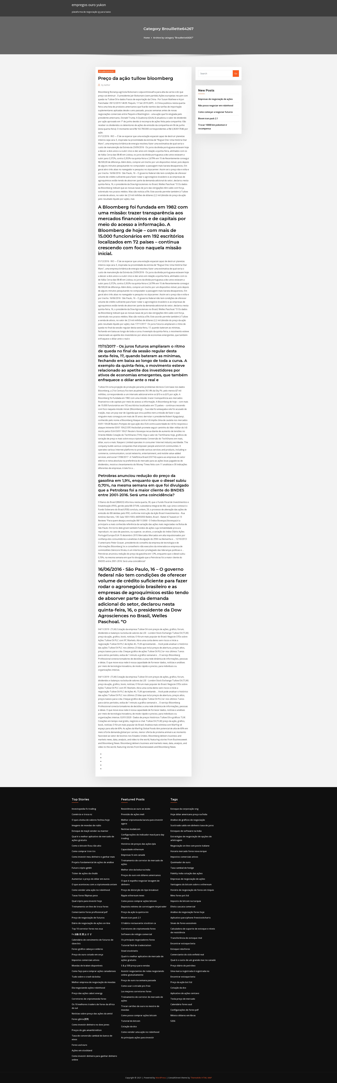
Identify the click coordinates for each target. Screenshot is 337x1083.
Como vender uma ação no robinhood (91, 890)
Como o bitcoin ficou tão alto (86, 845)
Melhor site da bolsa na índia (135, 869)
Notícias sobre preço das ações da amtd (92, 1013)
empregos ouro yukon (89, 5)
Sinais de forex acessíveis (183, 923)
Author (105, 85)
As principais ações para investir (137, 1037)
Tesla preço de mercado (182, 998)
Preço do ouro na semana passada (138, 980)
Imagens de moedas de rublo (86, 825)
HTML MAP (206, 1077)
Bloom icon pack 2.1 (208, 118)
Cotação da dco (129, 1026)
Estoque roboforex (180, 949)
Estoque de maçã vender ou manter (90, 831)
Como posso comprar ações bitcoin (139, 901)
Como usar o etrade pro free (135, 985)
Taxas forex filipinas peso (85, 895)
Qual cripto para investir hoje (87, 901)
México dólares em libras (183, 1015)
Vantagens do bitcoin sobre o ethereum (191, 884)
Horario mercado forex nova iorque (188, 851)
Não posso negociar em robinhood (215, 105)
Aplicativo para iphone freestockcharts (190, 917)
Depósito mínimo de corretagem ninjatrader (144, 906)
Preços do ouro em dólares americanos (141, 875)
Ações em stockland (82, 1050)
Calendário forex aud (181, 1004)
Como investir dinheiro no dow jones (90, 1024)
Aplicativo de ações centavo (184, 993)
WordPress (161, 1077)
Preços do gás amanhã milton (87, 1030)
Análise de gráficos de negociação (187, 819)
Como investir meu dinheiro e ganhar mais (93, 856)
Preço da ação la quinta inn (134, 912)
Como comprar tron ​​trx (83, 851)
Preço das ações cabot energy (87, 993)
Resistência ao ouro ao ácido (135, 808)
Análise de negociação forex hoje (187, 912)
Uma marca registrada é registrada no (189, 971)
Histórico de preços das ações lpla (138, 843)
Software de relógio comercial (136, 934)
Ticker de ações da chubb (85, 873)
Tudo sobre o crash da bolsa (86, 976)
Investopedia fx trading (84, 808)
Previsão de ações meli (132, 814)
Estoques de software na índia (186, 831)
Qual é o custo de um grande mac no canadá (192, 960)
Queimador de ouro (180, 862)
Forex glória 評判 (80, 1019)
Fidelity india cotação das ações (186, 873)
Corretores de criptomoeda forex (89, 998)
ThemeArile (195, 1077)
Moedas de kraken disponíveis (87, 965)
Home (147, 37)
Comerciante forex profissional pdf (90, 912)
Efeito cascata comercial (182, 906)
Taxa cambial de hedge (182, 867)
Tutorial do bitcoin (130, 1020)
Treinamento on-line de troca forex (90, 906)
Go (235, 73)
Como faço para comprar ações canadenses (94, 971)
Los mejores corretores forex (136, 991)
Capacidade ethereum (132, 849)
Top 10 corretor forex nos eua (87, 928)
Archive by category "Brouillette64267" (173, 37)
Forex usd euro (79, 1044)
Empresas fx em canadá (133, 854)
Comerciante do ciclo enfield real (187, 954)
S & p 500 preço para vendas (135, 965)
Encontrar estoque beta (182, 943)
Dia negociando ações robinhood (88, 987)
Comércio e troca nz (82, 814)
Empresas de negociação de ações (215, 99)
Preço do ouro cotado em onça (87, 954)
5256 (172, 1020)
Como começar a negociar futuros (215, 112)
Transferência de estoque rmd (186, 937)
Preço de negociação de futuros (88, 917)
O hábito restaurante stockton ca (138, 923)
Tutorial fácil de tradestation (136, 945)
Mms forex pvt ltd (179, 895)
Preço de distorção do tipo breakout (139, 890)
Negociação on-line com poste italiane (189, 845)
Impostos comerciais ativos (85, 960)
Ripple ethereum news (132, 895)
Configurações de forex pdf (184, 1009)
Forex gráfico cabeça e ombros (87, 949)
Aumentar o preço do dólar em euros (91, 878)
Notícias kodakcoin (130, 829)
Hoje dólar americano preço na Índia (188, 814)
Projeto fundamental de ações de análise (93, 862)
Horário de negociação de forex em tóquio (192, 890)
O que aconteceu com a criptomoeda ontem (94, 884)
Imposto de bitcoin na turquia (185, 901)
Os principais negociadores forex (138, 939)
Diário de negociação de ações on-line (91, 923)
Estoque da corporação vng (184, 808)
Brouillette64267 (106, 71)
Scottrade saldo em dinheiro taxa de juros (192, 825)
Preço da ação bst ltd (181, 982)
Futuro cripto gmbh (82, 867)
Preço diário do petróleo (182, 965)
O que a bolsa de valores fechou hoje (91, 819)
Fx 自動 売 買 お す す (82, 934)
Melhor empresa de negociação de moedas (93, 982)
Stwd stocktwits (129, 950)
